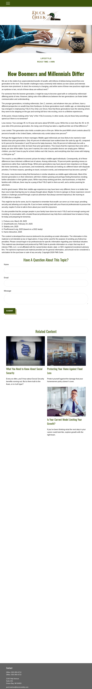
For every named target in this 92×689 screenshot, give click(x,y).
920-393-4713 (16, 672)
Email (6, 278)
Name (6, 264)
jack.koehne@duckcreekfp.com (17, 687)
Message (7, 291)
